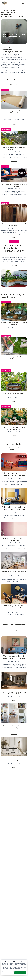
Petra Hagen (10, 361)
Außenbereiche (6, 129)
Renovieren (6, 31)
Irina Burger (5, 38)
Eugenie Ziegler (10, 151)
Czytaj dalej (14, 265)
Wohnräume (5, 203)
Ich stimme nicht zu (8, 972)
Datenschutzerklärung (6, 969)
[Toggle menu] (25, 3)
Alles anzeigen (14, 84)
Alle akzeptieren (20, 972)
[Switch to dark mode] (23, 3)
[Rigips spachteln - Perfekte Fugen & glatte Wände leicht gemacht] (14, 31)
